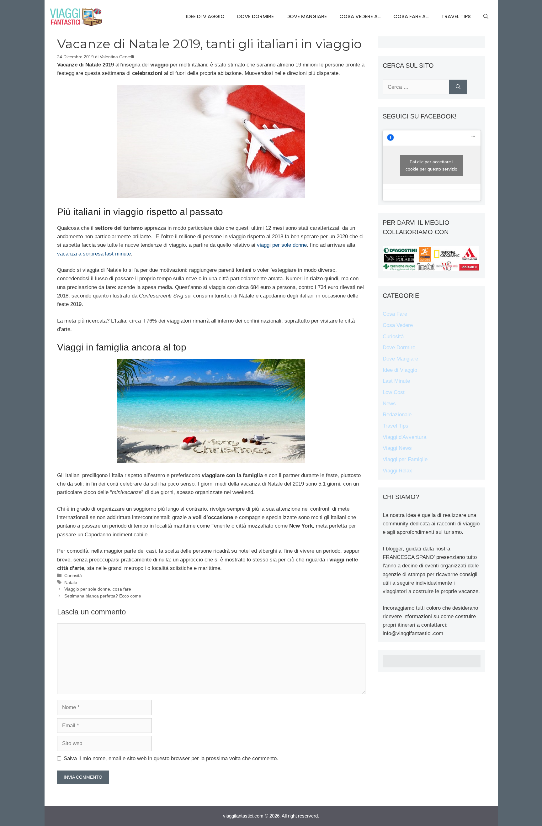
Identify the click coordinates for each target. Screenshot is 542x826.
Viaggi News (397, 448)
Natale (70, 582)
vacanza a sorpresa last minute (94, 254)
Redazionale (397, 415)
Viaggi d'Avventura (404, 437)
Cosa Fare (395, 314)
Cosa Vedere (398, 325)
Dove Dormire (255, 16)
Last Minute (396, 381)
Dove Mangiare (306, 16)
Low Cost (394, 392)
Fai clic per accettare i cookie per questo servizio (431, 165)
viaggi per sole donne (282, 245)
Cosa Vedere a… (360, 16)
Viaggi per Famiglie (405, 459)
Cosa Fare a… (411, 16)
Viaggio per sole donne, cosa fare (97, 589)
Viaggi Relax (397, 471)
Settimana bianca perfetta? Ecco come (102, 595)
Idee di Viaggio (205, 16)
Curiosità (73, 575)
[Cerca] (458, 87)
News (389, 404)
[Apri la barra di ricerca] (486, 16)
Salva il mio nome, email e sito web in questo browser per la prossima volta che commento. (171, 758)
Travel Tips (456, 16)
